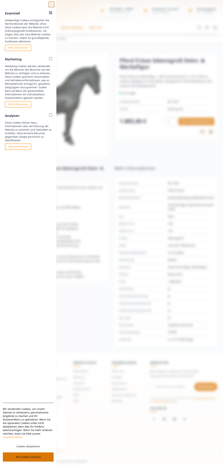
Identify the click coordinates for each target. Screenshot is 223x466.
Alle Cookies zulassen (28, 457)
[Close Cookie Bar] (51, 4)
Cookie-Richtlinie (13, 437)
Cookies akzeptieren (28, 446)
